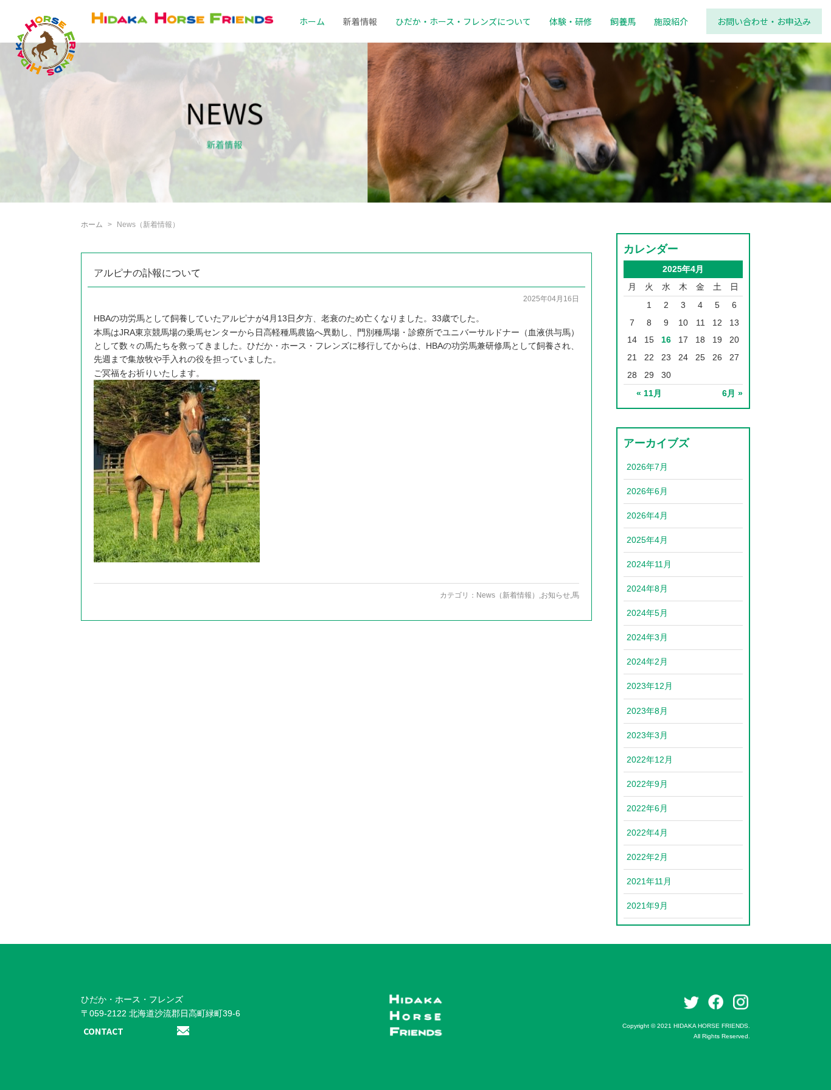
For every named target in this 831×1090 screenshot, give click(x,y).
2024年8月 (647, 588)
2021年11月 (649, 881)
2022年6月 (647, 808)
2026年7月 (647, 467)
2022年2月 (647, 857)
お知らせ (555, 595)
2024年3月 (647, 637)
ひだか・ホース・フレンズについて (463, 21)
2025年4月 (647, 540)
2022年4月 (647, 832)
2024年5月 (647, 613)
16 (666, 339)
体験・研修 (570, 21)
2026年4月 (647, 515)
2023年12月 (650, 686)
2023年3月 (647, 735)
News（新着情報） (507, 595)
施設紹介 (671, 21)
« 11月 (649, 393)
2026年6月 (647, 491)
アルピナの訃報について (147, 273)
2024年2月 (647, 661)
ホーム (312, 21)
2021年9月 (647, 905)
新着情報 (360, 21)
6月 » (732, 393)
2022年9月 (647, 784)
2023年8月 (647, 711)
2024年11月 (649, 564)
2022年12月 (650, 759)
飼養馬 (623, 21)
